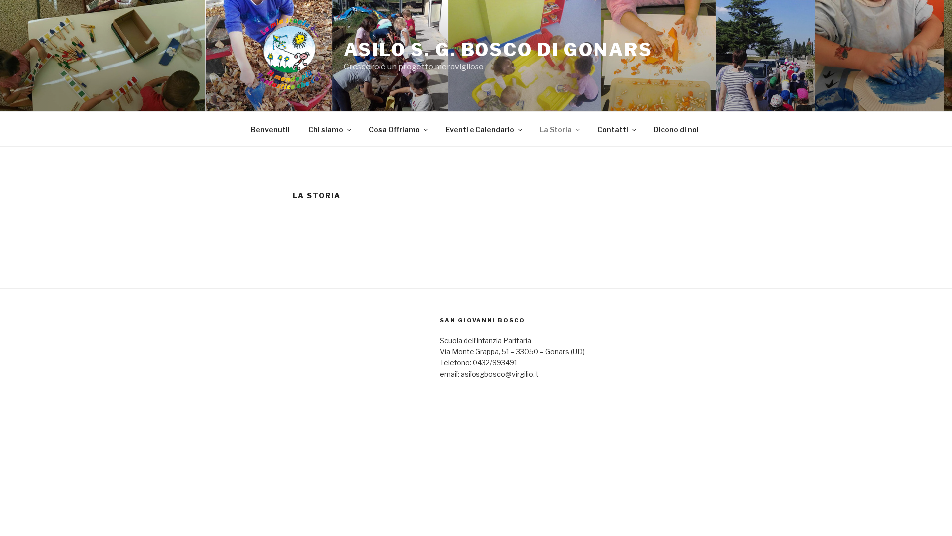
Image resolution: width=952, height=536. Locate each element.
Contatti (612, 129)
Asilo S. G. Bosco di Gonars (498, 50)
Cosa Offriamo (394, 129)
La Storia (556, 129)
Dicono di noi (676, 129)
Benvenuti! (270, 129)
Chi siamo (325, 129)
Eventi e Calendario (480, 129)
